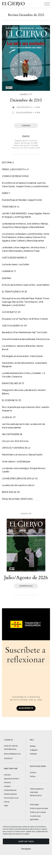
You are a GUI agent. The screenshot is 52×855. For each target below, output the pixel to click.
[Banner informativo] (26, 624)
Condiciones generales (35, 817)
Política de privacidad (39, 808)
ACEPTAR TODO (26, 841)
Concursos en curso (11, 798)
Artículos (7, 775)
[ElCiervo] (13, 4)
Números (7, 782)
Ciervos (6, 802)
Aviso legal (34, 804)
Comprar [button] (26, 125)
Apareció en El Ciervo (11, 778)
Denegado (26, 848)
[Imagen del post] (26, 545)
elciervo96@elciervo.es (12, 754)
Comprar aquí (26, 586)
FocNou (32, 776)
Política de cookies (38, 812)
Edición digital (28, 107)
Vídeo (6, 805)
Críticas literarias (10, 790)
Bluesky (33, 746)
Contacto (7, 786)
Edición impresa (28, 112)
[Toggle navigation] (47, 4)
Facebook (33, 754)
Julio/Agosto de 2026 (26, 577)
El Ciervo (33, 772)
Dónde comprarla (10, 794)
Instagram (34, 750)
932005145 (8, 758)
